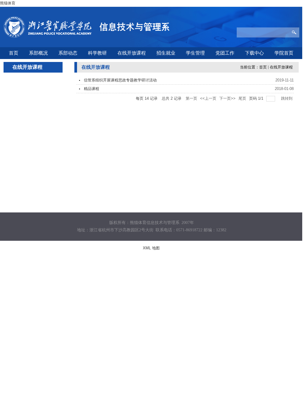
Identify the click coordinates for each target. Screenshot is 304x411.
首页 (263, 67)
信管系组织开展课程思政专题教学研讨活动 (120, 80)
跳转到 (287, 98)
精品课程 (91, 88)
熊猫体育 (7, 3)
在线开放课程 (281, 67)
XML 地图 (151, 248)
